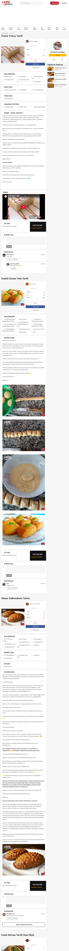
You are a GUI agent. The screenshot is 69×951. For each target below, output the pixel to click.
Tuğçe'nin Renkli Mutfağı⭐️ (60, 75)
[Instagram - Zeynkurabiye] (44, 940)
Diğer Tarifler (57, 28)
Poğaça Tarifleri (34, 28)
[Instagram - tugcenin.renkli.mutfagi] (44, 604)
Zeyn (56, 81)
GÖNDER (9, 246)
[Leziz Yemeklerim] (6, 3)
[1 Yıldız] (3, 229)
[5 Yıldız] (11, 229)
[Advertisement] (34, 16)
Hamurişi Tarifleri (11, 28)
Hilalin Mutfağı (58, 69)
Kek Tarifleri (19, 28)
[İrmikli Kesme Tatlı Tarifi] (50, 69)
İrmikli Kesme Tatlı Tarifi (61, 68)
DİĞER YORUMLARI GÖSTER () (24, 924)
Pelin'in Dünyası (10, 254)
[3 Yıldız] (7, 229)
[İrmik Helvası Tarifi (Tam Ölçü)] (50, 80)
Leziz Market (64, 28)
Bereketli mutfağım (14, 263)
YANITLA (9, 259)
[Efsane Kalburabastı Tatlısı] (50, 74)
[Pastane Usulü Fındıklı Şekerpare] (50, 85)
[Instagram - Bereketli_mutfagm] (44, 41)
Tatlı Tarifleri (42, 28)
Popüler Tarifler (49, 28)
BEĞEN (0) (15, 259)
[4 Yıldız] (9, 229)
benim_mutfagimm (59, 86)
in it (23, 61)
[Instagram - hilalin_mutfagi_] (44, 284)
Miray (7, 583)
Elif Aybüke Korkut (10, 913)
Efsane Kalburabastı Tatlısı (61, 73)
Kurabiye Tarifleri (26, 28)
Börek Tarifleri (3, 28)
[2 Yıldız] (5, 229)
